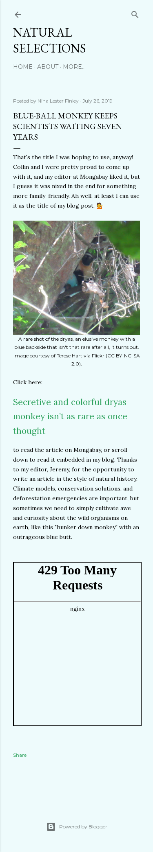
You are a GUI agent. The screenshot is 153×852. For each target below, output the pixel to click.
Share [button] (20, 755)
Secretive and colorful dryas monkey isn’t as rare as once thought (70, 416)
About (47, 66)
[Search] (135, 13)
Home (23, 66)
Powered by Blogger (83, 827)
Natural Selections (49, 40)
